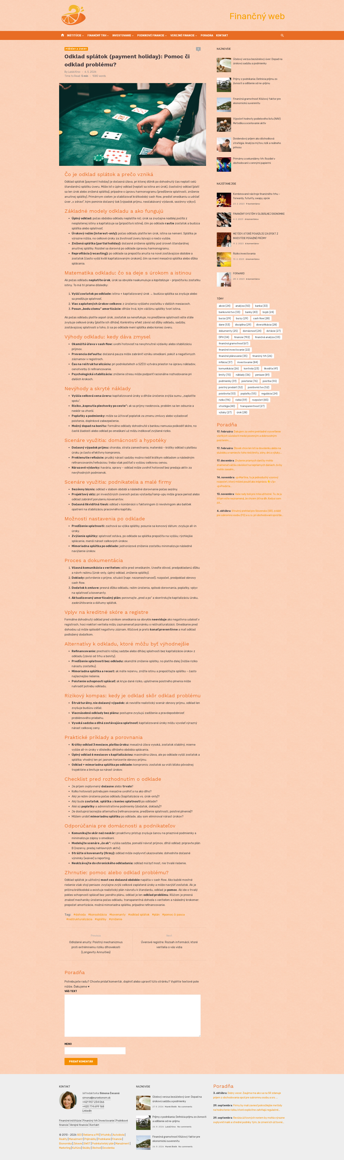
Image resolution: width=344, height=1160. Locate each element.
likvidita (271, 368)
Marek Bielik (171, 1106)
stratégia (227, 406)
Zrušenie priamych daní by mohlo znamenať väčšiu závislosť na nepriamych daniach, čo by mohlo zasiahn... (249, 465)
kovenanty (118, 914)
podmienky (227, 381)
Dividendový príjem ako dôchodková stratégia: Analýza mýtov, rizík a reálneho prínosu (257, 143)
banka (261, 305)
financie (242, 337)
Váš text (70, 991)
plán (157, 914)
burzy (242, 318)
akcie (224, 305)
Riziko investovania (244, 253)
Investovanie (121, 35)
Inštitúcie (74, 35)
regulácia (269, 393)
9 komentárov (253, 204)
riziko (224, 399)
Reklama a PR (91, 1134)
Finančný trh (96, 35)
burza (225, 318)
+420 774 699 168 (93, 1106)
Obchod (96, 1147)
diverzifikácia (266, 324)
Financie (117, 1139)
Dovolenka (108, 1147)
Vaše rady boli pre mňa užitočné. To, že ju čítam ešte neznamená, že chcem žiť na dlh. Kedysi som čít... (249, 498)
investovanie (247, 362)
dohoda (80, 914)
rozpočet (260, 399)
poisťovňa (227, 393)
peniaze (262, 374)
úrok (242, 412)
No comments (185, 1106)
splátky (101, 919)
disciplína (243, 324)
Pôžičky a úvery (76, 49)
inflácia (225, 362)
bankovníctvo (229, 312)
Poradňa (207, 35)
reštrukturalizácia (80, 919)
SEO (79, 1134)
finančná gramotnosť (233, 343)
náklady (243, 374)
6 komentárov (252, 219)
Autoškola (118, 1134)
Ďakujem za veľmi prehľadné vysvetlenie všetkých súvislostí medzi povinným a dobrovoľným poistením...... (249, 436)
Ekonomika (65, 1143)
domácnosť (252, 331)
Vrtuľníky (106, 1134)
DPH (224, 337)
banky (251, 312)
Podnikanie (104, 1139)
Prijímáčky (90, 1139)
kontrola (251, 368)
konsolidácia (98, 914)
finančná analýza (267, 337)
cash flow (261, 318)
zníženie (116, 919)
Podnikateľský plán (103, 1143)
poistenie (250, 381)
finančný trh (262, 356)
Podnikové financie (150, 35)
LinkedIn (87, 1110)
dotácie (273, 331)
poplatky (248, 393)
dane (224, 324)
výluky (225, 412)
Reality (63, 1139)
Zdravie (77, 1143)
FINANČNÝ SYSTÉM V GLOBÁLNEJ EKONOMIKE (259, 213)
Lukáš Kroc (74, 71)
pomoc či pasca (174, 914)
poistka (270, 381)
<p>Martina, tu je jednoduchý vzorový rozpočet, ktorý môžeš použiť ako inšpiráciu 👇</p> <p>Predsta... (247, 482)
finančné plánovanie (233, 356)
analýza (242, 305)
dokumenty (228, 331)
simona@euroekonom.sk (96, 1097)
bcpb (268, 312)
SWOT (87, 1143)
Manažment (76, 1139)
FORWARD (239, 273)
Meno (68, 1044)
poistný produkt (231, 387)
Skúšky (86, 1147)
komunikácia (229, 368)
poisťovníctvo (258, 387)
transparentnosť (252, 406)
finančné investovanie (234, 349)
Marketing (65, 1147)
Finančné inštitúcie (70, 1120)
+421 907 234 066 (93, 1102)
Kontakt (222, 35)
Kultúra (76, 1147)
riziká (241, 399)
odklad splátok (139, 914)
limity (225, 374)
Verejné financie (182, 35)
